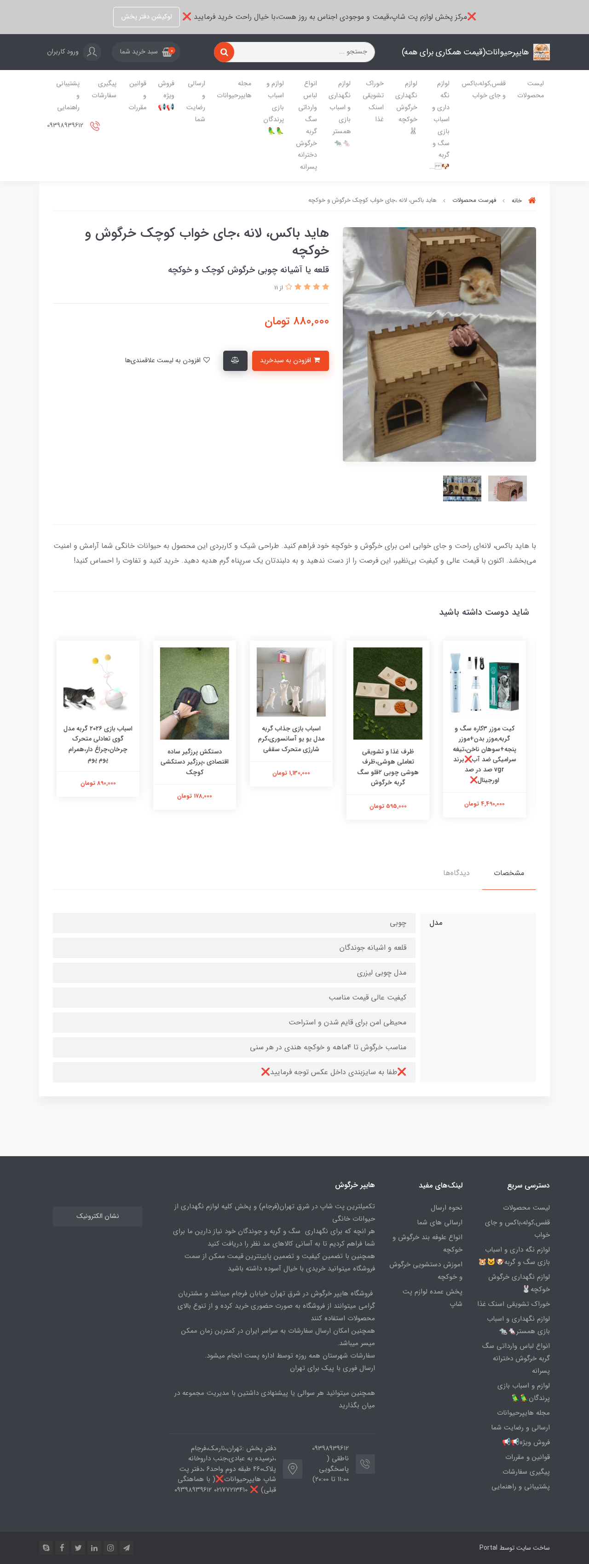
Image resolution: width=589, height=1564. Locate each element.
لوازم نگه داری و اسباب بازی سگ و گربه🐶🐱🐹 (514, 1256)
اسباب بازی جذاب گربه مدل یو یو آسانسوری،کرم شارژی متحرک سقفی (294, 738)
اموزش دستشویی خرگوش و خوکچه (425, 1270)
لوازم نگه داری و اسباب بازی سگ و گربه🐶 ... (439, 125)
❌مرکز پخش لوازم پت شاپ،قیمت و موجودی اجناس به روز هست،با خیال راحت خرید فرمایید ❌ (328, 17)
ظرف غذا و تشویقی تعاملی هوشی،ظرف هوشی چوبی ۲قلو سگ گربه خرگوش (391, 767)
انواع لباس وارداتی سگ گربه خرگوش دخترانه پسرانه (306, 125)
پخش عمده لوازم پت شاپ (432, 1298)
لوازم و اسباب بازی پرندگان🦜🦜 (273, 107)
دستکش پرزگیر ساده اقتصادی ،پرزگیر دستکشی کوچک (198, 762)
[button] (146, 52)
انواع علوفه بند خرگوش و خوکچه (427, 1243)
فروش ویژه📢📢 (166, 95)
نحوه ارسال (446, 1207)
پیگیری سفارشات (104, 89)
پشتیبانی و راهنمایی (68, 95)
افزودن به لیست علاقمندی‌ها (163, 360)
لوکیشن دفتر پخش (146, 17)
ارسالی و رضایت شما (195, 101)
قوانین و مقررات (137, 95)
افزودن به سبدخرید (286, 360)
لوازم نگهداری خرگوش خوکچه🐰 (406, 107)
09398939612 (66, 125)
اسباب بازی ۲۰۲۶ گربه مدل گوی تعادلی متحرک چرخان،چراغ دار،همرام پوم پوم (101, 743)
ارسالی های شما (439, 1222)
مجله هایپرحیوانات (234, 89)
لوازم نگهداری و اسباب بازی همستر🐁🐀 (340, 113)
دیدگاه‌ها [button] (456, 873)
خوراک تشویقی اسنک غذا (373, 101)
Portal (488, 1548)
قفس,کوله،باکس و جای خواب (484, 89)
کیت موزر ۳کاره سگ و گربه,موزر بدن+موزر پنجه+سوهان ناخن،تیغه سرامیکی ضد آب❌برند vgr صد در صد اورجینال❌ (488, 754)
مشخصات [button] (509, 873)
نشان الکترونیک (97, 1216)
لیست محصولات (530, 89)
